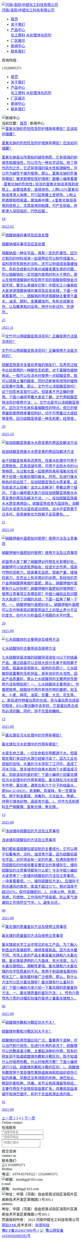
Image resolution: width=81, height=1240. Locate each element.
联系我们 (18, 51)
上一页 (7, 1118)
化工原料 (18, 35)
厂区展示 (18, 40)
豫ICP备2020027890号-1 (20, 1230)
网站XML (9, 1225)
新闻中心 (18, 46)
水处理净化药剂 (38, 35)
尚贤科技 (42, 1225)
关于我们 (18, 24)
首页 (14, 19)
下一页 (29, 1118)
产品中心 (18, 30)
